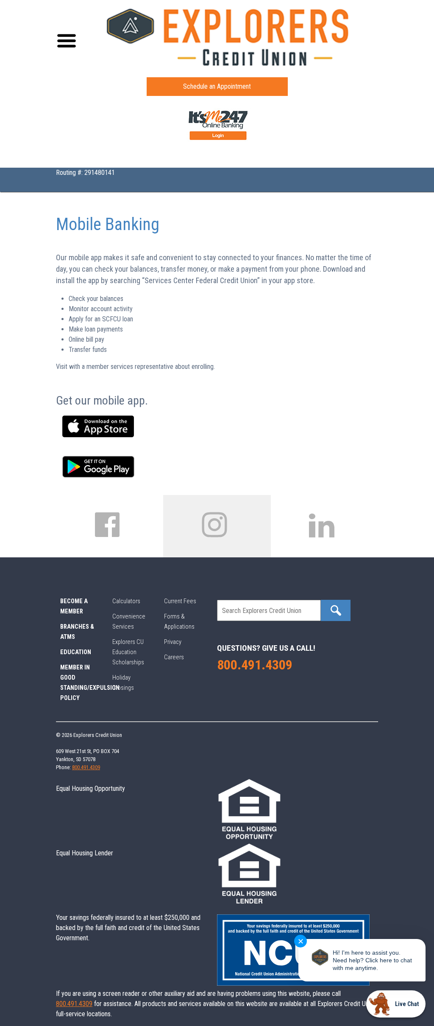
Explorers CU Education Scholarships (128, 652)
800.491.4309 (254, 665)
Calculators (126, 601)
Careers (174, 657)
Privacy (172, 642)
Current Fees (180, 601)
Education (75, 652)
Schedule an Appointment (217, 86)
